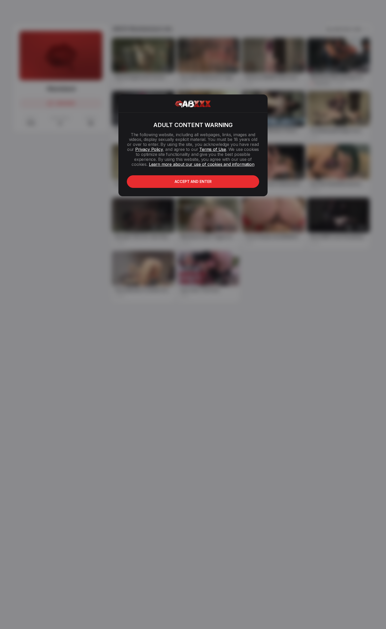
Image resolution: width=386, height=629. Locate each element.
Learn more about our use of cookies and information (201, 164)
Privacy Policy (149, 149)
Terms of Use (212, 149)
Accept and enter (193, 181)
